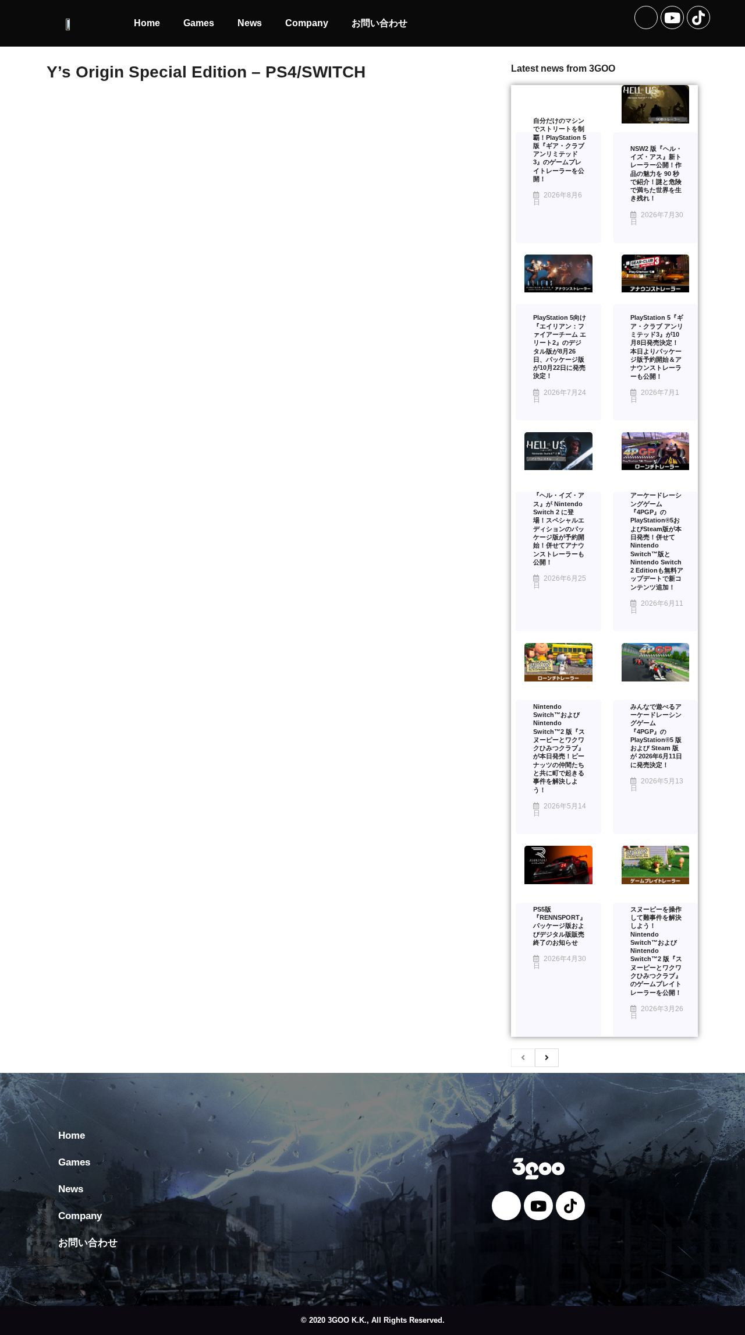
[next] (547, 1057)
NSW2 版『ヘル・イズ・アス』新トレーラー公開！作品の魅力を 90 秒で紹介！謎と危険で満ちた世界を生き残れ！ (656, 173)
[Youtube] (672, 17)
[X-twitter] (646, 17)
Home (147, 23)
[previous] (523, 1057)
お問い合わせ (379, 23)
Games (198, 23)
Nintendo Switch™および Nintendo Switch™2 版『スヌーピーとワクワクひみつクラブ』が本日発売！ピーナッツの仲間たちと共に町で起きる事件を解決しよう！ (559, 748)
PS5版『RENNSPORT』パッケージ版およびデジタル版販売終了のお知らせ (559, 926)
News (249, 23)
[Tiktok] (698, 17)
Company (306, 23)
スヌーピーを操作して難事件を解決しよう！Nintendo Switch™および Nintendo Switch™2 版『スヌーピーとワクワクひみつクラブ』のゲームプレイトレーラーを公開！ (656, 951)
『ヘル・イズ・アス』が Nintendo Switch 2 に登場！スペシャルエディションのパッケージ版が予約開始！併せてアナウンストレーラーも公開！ (558, 528)
